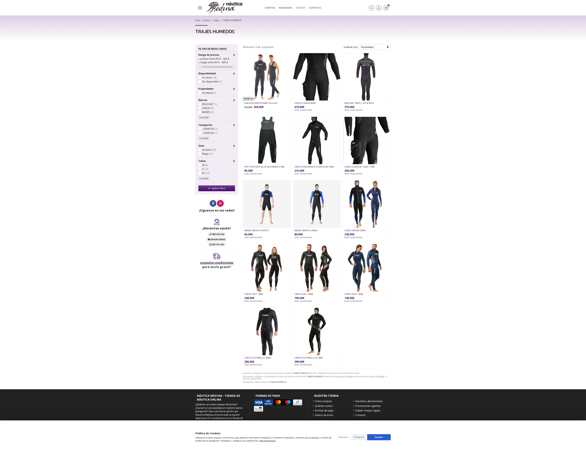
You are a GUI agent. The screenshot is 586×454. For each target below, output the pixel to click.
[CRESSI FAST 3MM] (367, 268)
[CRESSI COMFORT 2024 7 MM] (367, 140)
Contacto (360, 415)
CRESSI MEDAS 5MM (354, 230)
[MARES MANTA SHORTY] (266, 204)
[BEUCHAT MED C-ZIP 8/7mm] (367, 76)
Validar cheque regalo (367, 410)
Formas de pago (324, 410)
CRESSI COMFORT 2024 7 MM (359, 166)
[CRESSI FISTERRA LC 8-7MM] (316, 331)
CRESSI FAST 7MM (253, 294)
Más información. (267, 440)
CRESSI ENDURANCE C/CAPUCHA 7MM (314, 166)
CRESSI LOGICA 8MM (305, 103)
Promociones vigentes (368, 406)
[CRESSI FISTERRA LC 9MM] (266, 331)
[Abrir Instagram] (220, 203)
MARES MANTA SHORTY (256, 230)
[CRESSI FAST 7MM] (266, 268)
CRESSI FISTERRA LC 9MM (257, 357)
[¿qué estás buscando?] (371, 8)
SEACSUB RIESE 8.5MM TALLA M (260, 103)
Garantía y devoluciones (369, 401)
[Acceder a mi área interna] (379, 8)
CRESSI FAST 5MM (303, 294)
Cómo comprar (323, 401)
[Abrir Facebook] (213, 203)
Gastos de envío (324, 415)
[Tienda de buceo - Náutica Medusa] (224, 8)
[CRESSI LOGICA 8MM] (316, 76)
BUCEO (381, 376)
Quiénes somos (324, 406)
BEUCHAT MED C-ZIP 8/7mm (359, 103)
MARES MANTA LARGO (306, 230)
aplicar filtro (218, 188)
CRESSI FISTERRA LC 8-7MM (308, 357)
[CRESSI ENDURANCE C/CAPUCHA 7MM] (316, 140)
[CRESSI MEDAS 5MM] (367, 204)
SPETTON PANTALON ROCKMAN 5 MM (264, 166)
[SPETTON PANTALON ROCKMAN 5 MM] (266, 140)
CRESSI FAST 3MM (353, 294)
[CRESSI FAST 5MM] (316, 268)
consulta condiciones (216, 263)
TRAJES (349, 376)
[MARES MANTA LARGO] (316, 204)
